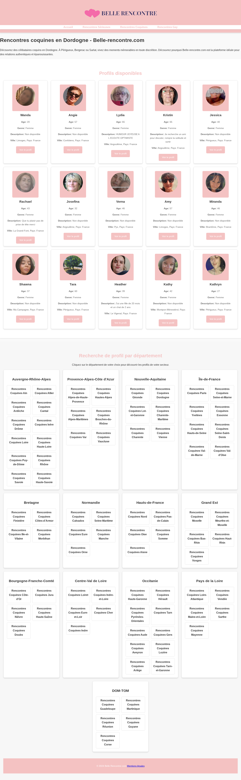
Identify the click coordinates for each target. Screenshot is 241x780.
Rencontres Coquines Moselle (197, 516)
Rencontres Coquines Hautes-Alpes (103, 393)
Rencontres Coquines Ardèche (18, 406)
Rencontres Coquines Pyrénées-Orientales (137, 615)
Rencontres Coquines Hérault (163, 594)
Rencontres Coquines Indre (78, 628)
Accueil (68, 27)
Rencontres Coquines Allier (44, 391)
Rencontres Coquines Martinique (133, 704)
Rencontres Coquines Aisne (137, 550)
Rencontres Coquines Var (78, 435)
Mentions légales (136, 766)
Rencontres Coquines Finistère (18, 516)
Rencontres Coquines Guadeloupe (107, 704)
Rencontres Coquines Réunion (107, 722)
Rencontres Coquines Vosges (197, 556)
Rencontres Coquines (134, 27)
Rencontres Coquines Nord (137, 514)
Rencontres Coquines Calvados (78, 516)
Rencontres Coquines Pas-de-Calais (163, 516)
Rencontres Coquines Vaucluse (103, 437)
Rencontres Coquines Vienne (163, 433)
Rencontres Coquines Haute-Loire (44, 442)
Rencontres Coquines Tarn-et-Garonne (162, 666)
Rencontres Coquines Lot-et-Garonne (137, 411)
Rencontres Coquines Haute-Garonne (137, 594)
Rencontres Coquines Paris (196, 391)
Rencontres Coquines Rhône (44, 460)
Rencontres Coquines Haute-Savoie (44, 478)
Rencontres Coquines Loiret (78, 592)
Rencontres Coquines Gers (163, 632)
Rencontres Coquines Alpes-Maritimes (78, 415)
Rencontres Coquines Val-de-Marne (197, 450)
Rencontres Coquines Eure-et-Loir (78, 612)
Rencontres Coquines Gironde (137, 393)
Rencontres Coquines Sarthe (222, 612)
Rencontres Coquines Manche (103, 534)
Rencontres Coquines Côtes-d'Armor (44, 516)
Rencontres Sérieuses (96, 27)
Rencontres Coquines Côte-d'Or (19, 594)
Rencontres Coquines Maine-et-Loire (197, 612)
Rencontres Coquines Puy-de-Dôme (19, 460)
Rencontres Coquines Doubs (18, 630)
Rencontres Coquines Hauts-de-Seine (196, 428)
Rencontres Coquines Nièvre (18, 612)
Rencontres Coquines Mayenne (197, 630)
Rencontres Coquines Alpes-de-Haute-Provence (78, 395)
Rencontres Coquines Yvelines (197, 411)
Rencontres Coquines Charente (137, 433)
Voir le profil (25, 149)
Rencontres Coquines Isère (44, 422)
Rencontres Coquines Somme (163, 534)
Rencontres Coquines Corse (107, 740)
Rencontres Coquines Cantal (44, 406)
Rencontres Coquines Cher (103, 610)
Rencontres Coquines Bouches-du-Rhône (103, 417)
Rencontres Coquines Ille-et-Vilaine (19, 534)
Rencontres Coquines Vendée (222, 594)
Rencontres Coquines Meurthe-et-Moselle (222, 518)
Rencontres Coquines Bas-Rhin (197, 538)
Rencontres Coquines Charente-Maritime (163, 413)
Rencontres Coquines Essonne (222, 411)
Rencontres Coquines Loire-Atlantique (197, 594)
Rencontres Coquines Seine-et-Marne (222, 393)
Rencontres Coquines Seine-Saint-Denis (222, 431)
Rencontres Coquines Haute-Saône (44, 612)
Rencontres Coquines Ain (18, 391)
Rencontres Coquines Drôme (18, 424)
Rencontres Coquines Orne (78, 550)
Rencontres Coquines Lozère (163, 648)
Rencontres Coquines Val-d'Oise (222, 450)
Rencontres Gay (167, 27)
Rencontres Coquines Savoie (18, 478)
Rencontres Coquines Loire (18, 440)
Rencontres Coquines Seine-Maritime (103, 516)
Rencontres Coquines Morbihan (44, 534)
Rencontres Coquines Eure (78, 532)
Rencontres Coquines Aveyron (137, 648)
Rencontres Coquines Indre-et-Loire (104, 594)
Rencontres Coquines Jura (44, 592)
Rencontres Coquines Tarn (163, 610)
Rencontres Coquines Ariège (137, 666)
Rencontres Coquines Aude (137, 632)
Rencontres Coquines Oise (137, 532)
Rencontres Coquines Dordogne (163, 393)
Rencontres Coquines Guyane (133, 722)
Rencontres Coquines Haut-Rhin (222, 538)
